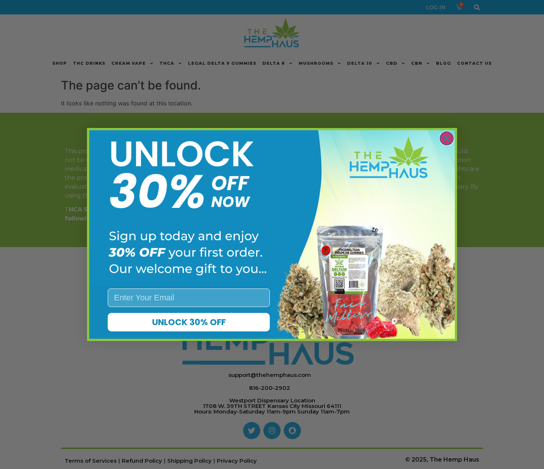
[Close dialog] (446, 138)
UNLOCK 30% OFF (189, 322)
